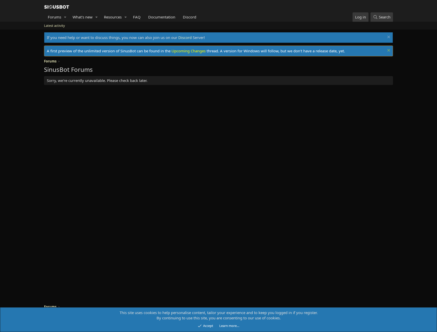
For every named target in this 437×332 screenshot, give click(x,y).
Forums (54, 16)
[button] (65, 17)
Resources (113, 16)
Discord (189, 16)
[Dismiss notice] (388, 37)
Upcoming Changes (188, 50)
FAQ (137, 16)
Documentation (161, 16)
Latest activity (54, 25)
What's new (83, 16)
